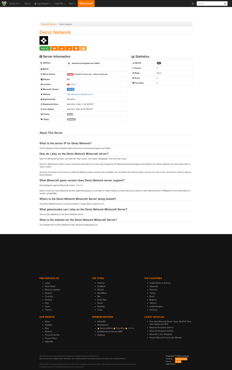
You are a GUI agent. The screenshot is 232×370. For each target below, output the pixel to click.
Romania (153, 289)
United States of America (160, 282)
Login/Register (42, 3)
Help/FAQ (59, 3)
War (99, 296)
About (71, 3)
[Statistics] (61, 48)
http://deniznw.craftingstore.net (80, 94)
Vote (43, 48)
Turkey (73, 84)
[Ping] (69, 48)
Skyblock (71, 119)
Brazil (152, 296)
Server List (14, 3)
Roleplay (101, 306)
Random (48, 293)
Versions (48, 299)
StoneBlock (102, 293)
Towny (100, 309)
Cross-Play (101, 299)
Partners (48, 331)
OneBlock (101, 286)
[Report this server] (83, 48)
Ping (47, 303)
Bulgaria (153, 299)
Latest (47, 282)
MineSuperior (103, 324)
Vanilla (100, 303)
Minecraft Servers (49, 24)
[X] (193, 3)
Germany (153, 309)
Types (47, 306)
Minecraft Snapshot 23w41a (161, 327)
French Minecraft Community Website (166, 337)
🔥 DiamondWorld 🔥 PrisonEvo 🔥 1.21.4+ (115, 328)
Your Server (87, 3)
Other (70, 114)
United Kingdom (156, 306)
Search (28, 3)
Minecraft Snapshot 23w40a (161, 330)
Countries (49, 296)
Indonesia (154, 286)
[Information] (54, 48)
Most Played (50, 286)
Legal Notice (170, 364)
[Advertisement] (116, 15)
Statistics (48, 324)
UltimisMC (101, 321)
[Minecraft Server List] (4, 3)
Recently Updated (52, 289)
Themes (48, 309)
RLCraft (100, 289)
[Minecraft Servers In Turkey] (68, 84)
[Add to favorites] (76, 48)
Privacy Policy (51, 338)
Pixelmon (101, 282)
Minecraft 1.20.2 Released (161, 334)
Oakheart (101, 334)
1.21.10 (70, 89)
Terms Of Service (52, 334)
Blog (47, 328)
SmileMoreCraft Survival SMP (109, 331)
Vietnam (153, 303)
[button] (69, 63)
